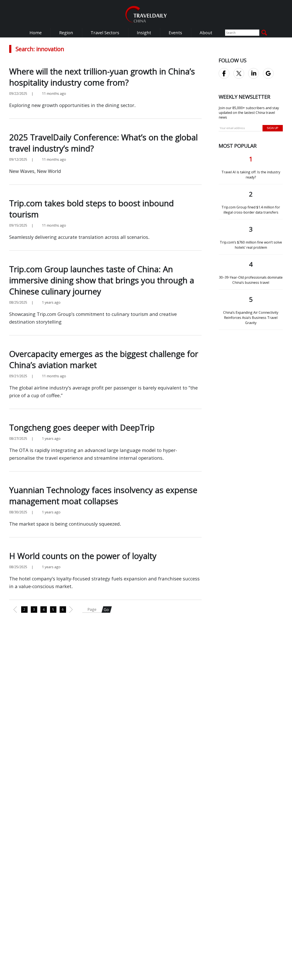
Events (175, 33)
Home (35, 33)
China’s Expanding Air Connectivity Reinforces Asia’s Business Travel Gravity (250, 317)
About (206, 33)
